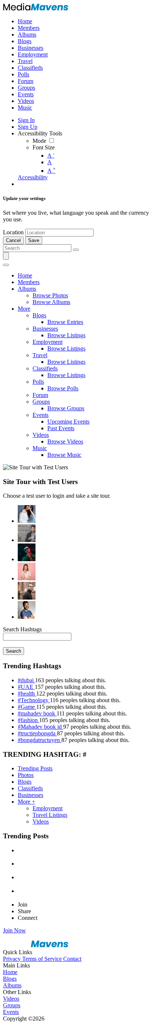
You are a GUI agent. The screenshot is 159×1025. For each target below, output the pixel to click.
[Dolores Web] (26, 591)
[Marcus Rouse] (26, 552)
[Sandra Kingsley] (26, 571)
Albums (12, 985)
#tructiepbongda (37, 733)
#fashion (28, 720)
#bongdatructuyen (39, 740)
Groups (11, 1005)
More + (26, 801)
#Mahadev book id (40, 727)
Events (11, 1012)
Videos (41, 821)
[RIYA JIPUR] (26, 514)
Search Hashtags (22, 629)
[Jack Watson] (26, 610)
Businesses (30, 795)
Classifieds (30, 788)
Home (10, 972)
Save (33, 240)
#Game (27, 707)
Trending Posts (35, 768)
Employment (47, 808)
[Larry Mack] (26, 533)
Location (13, 232)
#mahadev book (37, 713)
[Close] (6, 265)
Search (13, 651)
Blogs (24, 782)
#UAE (26, 687)
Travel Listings (50, 815)
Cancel (13, 240)
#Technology (34, 700)
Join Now (14, 930)
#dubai (26, 680)
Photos (26, 775)
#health (27, 693)
